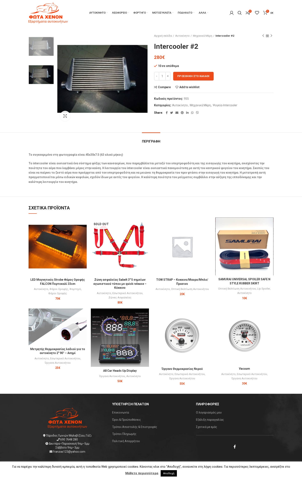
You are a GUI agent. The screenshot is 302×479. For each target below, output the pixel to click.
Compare (164, 87)
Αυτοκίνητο (182, 35)
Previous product (263, 36)
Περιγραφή (151, 141)
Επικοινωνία (120, 412)
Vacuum (244, 368)
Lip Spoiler (263, 288)
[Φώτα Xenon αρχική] (67, 417)
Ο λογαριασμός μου (209, 412)
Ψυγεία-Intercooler (225, 105)
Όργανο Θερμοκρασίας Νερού (182, 368)
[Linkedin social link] (187, 112)
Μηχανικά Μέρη (202, 35)
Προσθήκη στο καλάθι (193, 76)
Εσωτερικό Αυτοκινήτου (127, 293)
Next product (271, 36)
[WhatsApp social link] (192, 112)
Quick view (83, 233)
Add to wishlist (189, 87)
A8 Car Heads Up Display (120, 370)
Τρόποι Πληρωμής (124, 434)
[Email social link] (177, 112)
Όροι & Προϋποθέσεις (126, 419)
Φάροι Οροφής (59, 289)
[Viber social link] (197, 112)
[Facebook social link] (167, 112)
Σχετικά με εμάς (206, 427)
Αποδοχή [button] (168, 473)
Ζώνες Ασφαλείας (119, 297)
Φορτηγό (75, 289)
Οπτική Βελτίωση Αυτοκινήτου (190, 289)
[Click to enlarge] (65, 116)
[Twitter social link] (171, 112)
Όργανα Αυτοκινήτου (58, 362)
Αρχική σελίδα (163, 35)
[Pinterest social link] (182, 112)
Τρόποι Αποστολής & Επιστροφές (134, 427)
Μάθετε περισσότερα (141, 473)
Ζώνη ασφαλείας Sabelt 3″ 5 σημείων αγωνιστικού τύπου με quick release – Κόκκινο (119, 283)
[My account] (232, 13)
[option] (41, 46)
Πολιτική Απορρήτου (126, 441)
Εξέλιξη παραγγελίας (210, 419)
